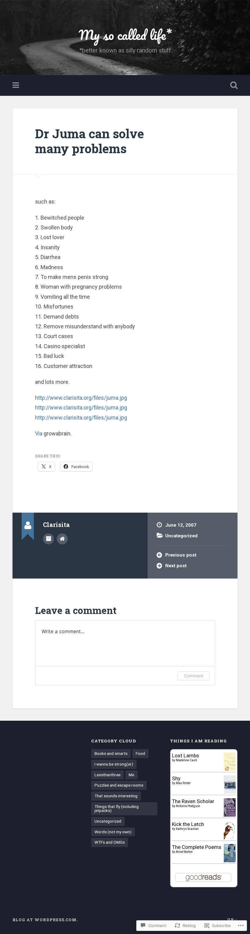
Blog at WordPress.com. (45, 919)
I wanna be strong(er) (114, 764)
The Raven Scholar (193, 801)
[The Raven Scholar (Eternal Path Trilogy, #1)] (230, 815)
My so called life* (125, 34)
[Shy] (230, 792)
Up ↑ (232, 919)
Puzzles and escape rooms (119, 785)
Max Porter (183, 783)
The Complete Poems (196, 847)
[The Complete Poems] (230, 860)
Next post (176, 565)
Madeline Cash (186, 760)
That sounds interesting (116, 795)
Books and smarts (111, 753)
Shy (176, 778)
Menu (16, 85)
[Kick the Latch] (230, 839)
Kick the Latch (188, 824)
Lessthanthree (107, 774)
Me (131, 774)
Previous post (180, 555)
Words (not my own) (113, 831)
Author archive (48, 538)
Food (140, 753)
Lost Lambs (185, 755)
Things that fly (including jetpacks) (117, 808)
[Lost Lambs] (230, 769)
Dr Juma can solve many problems (89, 141)
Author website (62, 538)
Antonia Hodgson (188, 806)
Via (38, 433)
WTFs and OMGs (110, 842)
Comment (193, 675)
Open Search (233, 85)
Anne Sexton (184, 851)
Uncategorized (181, 536)
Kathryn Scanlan (187, 829)
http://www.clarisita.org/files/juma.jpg (81, 398)
